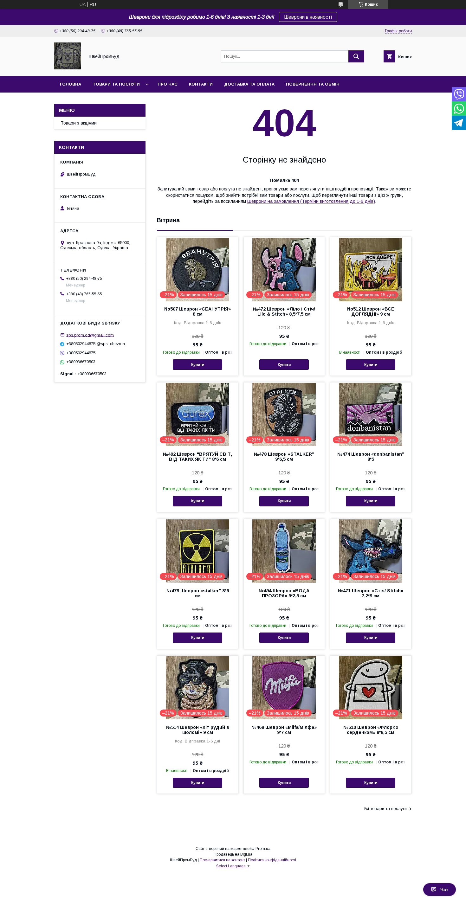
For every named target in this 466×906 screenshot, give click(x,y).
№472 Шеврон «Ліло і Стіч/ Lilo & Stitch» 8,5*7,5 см (284, 311)
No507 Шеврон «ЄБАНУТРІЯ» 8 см (197, 311)
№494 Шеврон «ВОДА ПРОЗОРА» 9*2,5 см (284, 593)
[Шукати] (356, 56)
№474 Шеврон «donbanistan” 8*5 (370, 457)
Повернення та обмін (313, 84)
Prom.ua (263, 848)
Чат (444, 889)
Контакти (201, 84)
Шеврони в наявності (308, 17)
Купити (197, 365)
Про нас (168, 84)
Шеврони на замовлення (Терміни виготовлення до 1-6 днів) (311, 201)
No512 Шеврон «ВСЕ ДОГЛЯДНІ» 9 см (370, 311)
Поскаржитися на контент (222, 860)
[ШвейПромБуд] (67, 67)
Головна (70, 84)
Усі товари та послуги (385, 808)
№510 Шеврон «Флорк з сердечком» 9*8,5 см (370, 730)
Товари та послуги (116, 84)
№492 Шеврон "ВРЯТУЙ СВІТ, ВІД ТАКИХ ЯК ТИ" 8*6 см (197, 457)
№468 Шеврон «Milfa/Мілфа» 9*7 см (284, 730)
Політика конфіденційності (272, 860)
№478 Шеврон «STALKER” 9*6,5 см (284, 457)
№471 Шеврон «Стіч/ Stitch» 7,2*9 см (370, 593)
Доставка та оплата (249, 84)
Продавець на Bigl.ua (233, 854)
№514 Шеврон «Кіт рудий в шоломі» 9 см (197, 730)
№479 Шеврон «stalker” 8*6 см (197, 593)
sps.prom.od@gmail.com (90, 334)
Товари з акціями (79, 122)
